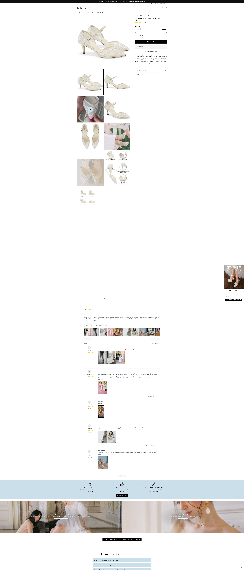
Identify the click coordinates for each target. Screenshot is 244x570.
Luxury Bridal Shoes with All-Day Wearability (88, 12)
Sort (148, 343)
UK (139, 29)
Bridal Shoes (106, 8)
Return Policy (140, 74)
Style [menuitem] (100, 325)
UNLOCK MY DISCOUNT (234, 299)
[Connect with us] (61, 517)
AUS (142, 29)
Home (78, 12)
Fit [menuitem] (91, 325)
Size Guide (164, 29)
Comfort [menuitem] (86, 325)
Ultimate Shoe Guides (131, 8)
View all (103, 298)
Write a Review (156, 339)
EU (137, 29)
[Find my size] (183, 517)
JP (143, 29)
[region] (122, 332)
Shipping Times (141, 70)
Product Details (141, 67)
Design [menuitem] (95, 325)
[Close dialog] (242, 265)
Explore (139, 8)
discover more (122, 495)
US (135, 29)
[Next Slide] (159, 332)
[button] (140, 22)
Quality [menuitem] (105, 325)
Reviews (122, 8)
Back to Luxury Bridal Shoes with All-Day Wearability (123, 539)
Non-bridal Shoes (114, 8)
